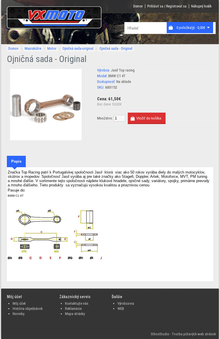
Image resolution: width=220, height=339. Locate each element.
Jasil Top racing (123, 70)
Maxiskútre (33, 48)
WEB (120, 308)
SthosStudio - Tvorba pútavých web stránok (183, 334)
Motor (51, 48)
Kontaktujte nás (76, 303)
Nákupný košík (201, 6)
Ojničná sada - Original (115, 48)
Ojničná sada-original (77, 48)
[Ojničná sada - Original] (46, 139)
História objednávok (28, 308)
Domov (138, 6)
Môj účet (19, 303)
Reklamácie (73, 308)
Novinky (18, 314)
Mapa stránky (75, 314)
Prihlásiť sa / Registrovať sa (166, 6)
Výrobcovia (125, 303)
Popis (16, 161)
